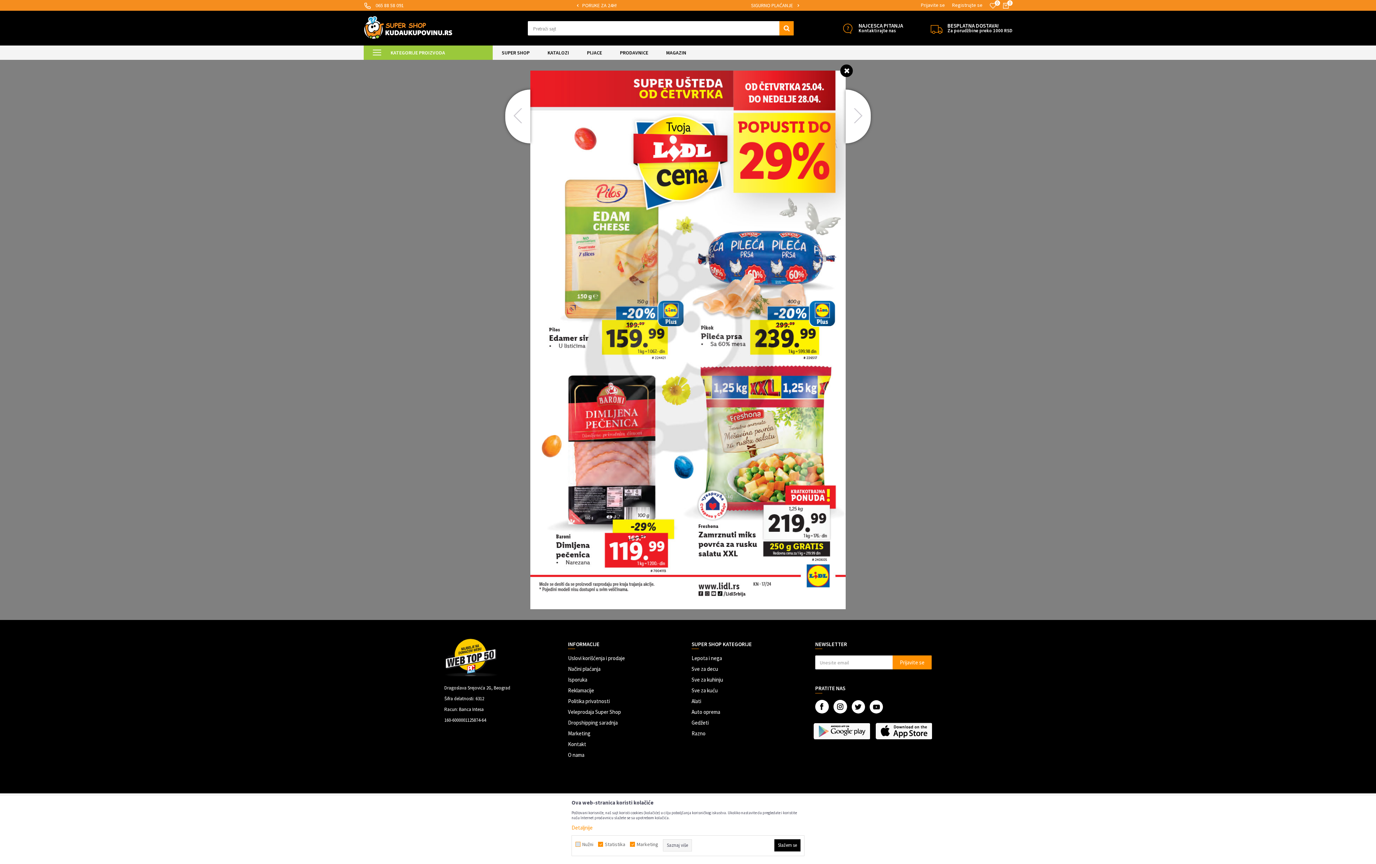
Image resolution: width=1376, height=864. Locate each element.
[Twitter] (858, 706)
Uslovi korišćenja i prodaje (596, 658)
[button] (661, 28)
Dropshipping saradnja (593, 722)
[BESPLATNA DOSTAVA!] (936, 28)
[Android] (842, 731)
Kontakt (577, 744)
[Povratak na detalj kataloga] (846, 70)
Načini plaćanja (584, 669)
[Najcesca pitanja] (847, 28)
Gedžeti (700, 722)
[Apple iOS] (904, 731)
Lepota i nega (707, 658)
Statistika (615, 844)
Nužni (587, 844)
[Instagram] (840, 706)
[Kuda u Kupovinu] (408, 27)
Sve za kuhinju (707, 679)
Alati (696, 701)
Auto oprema (706, 712)
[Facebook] (822, 706)
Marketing (579, 733)
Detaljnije (582, 827)
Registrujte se (967, 5)
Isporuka (577, 679)
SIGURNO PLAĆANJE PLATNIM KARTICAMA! (687, 5)
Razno (699, 733)
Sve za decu (705, 669)
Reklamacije (581, 690)
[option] (688, 5)
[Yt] (876, 706)
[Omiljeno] (993, 6)
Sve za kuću (705, 690)
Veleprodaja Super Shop (594, 712)
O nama (576, 755)
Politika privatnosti (589, 701)
